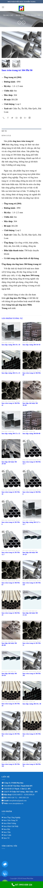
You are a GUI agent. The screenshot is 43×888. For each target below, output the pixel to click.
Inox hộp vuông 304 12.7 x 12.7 (31, 523)
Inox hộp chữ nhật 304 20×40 (9, 463)
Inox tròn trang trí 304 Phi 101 (32, 674)
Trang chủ (8, 15)
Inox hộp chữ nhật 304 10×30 (9, 674)
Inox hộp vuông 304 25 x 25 (11, 373)
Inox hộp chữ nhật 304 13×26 (30, 614)
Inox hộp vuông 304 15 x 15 (11, 433)
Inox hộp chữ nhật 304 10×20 (30, 553)
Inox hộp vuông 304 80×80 (31, 433)
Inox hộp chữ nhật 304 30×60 (30, 404)
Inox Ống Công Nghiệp (12, 817)
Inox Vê (6, 838)
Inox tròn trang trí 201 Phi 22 (32, 735)
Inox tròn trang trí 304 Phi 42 (11, 404)
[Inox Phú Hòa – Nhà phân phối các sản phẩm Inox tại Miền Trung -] (21, 7)
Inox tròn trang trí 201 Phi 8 (11, 523)
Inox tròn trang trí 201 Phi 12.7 (11, 553)
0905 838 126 (24, 797)
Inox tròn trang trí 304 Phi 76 (32, 765)
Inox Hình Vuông (10, 823)
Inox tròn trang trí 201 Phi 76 (11, 735)
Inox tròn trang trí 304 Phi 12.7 (32, 463)
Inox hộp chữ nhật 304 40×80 (9, 644)
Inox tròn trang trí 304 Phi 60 (32, 374)
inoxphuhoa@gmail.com (17, 800)
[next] (38, 44)
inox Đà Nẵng (20, 298)
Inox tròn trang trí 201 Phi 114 (32, 584)
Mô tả (4, 131)
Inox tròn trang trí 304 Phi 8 (32, 493)
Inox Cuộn (7, 835)
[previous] (5, 44)
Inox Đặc (7, 829)
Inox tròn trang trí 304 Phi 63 (11, 584)
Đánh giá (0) (6, 135)
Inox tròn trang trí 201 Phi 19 (11, 705)
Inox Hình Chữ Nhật (11, 826)
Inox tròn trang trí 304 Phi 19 (11, 614)
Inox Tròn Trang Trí (11, 820)
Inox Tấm (7, 832)
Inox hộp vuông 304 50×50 (31, 345)
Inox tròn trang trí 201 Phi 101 (11, 765)
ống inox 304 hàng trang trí (28, 264)
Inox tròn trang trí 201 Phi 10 (11, 493)
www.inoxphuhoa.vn (15, 803)
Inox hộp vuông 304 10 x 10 (11, 345)
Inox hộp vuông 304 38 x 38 (32, 704)
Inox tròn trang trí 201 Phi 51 (32, 644)
